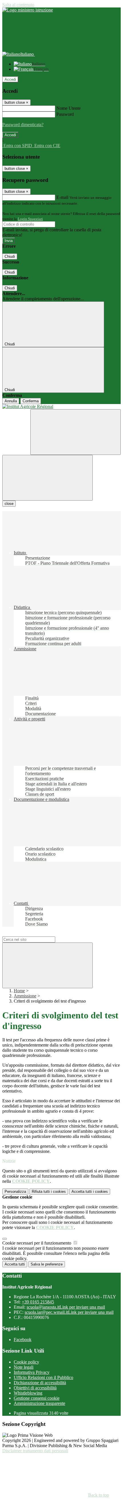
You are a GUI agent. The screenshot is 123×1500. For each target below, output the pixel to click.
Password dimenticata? (22, 124)
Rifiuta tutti (49, 1191)
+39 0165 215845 (38, 1301)
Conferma (31, 401)
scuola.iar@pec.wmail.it (69, 1312)
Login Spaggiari (30, 219)
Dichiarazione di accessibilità (40, 1382)
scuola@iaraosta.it (66, 1307)
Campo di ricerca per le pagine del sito (37, 933)
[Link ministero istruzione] (27, 9)
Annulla (11, 401)
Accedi (10, 79)
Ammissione (25, 995)
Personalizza (15, 1191)
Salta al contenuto (18, 4)
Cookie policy (26, 1361)
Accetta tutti (90, 1191)
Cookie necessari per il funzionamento (37, 1243)
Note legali (23, 1367)
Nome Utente (68, 108)
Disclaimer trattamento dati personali (35, 1450)
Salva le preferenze (47, 1264)
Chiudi (10, 256)
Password (65, 114)
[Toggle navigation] (47, 478)
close (9, 503)
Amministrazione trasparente (39, 1403)
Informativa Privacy (31, 1372)
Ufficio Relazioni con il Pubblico (43, 1377)
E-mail (62, 197)
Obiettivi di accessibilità (35, 1387)
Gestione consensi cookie (36, 1398)
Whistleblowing (28, 1393)
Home (19, 990)
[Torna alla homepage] (61, 406)
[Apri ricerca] (75, 432)
